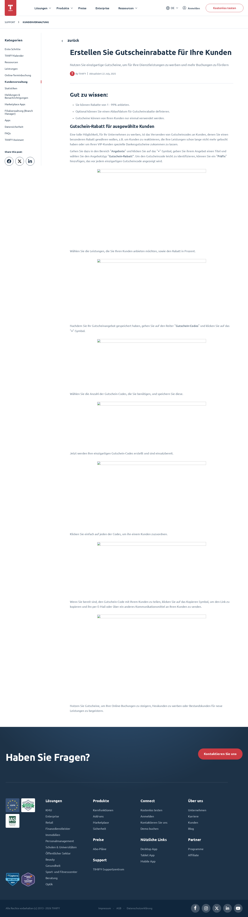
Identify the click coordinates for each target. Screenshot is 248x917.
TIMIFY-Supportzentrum (108, 869)
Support (10, 22)
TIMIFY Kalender (14, 55)
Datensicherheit (14, 126)
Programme (196, 849)
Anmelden (147, 816)
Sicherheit (99, 828)
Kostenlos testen (224, 8)
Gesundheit (53, 865)
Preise (82, 8)
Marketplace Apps (15, 104)
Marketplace (101, 822)
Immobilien (53, 834)
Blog (191, 828)
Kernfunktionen (103, 810)
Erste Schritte (13, 49)
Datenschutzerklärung (139, 908)
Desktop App (149, 849)
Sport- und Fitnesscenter (61, 871)
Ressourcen (11, 62)
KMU (49, 810)
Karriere (193, 816)
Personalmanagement (60, 841)
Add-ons (98, 816)
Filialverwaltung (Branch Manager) (19, 112)
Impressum (104, 908)
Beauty (50, 859)
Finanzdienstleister (58, 828)
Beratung (52, 878)
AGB (118, 908)
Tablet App (148, 855)
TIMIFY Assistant (14, 139)
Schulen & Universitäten (61, 847)
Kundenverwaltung (36, 22)
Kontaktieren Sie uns (220, 754)
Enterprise (102, 8)
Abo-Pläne (99, 849)
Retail (49, 822)
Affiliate (193, 855)
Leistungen (11, 68)
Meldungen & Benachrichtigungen (16, 96)
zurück (73, 40)
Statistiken (11, 88)
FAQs (8, 133)
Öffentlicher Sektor (58, 853)
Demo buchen (149, 828)
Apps (7, 120)
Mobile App (148, 861)
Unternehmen (197, 810)
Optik (49, 884)
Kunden (193, 822)
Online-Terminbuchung (18, 75)
